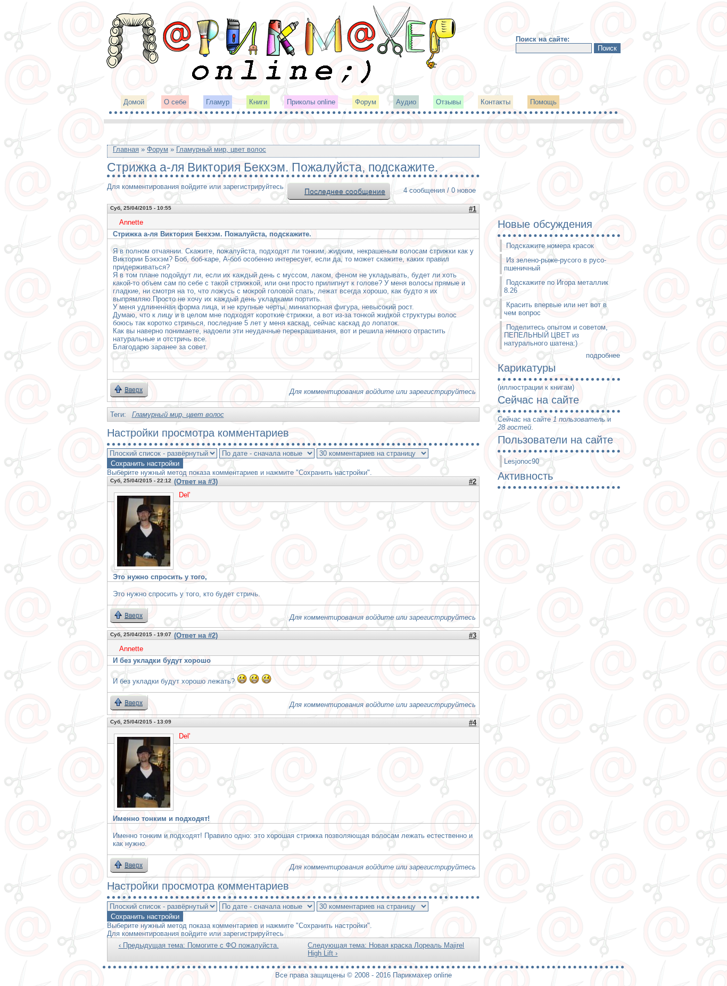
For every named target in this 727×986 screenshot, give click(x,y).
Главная (126, 149)
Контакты (495, 102)
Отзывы (448, 102)
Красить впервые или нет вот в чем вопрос (555, 309)
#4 (472, 723)
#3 (472, 635)
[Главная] (282, 82)
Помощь (543, 102)
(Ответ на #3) (196, 482)
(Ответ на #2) (196, 635)
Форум (365, 102)
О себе (175, 102)
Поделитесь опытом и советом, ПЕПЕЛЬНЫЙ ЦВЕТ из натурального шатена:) (556, 335)
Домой (133, 102)
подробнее (603, 355)
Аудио (406, 102)
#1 (472, 209)
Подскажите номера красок (550, 246)
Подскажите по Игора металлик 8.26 (556, 286)
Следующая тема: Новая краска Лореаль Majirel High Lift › (386, 949)
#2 (472, 482)
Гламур (217, 102)
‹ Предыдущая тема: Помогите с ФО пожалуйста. (199, 945)
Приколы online (311, 102)
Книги (258, 102)
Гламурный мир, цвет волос (221, 149)
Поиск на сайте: (542, 39)
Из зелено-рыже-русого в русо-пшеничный (555, 264)
